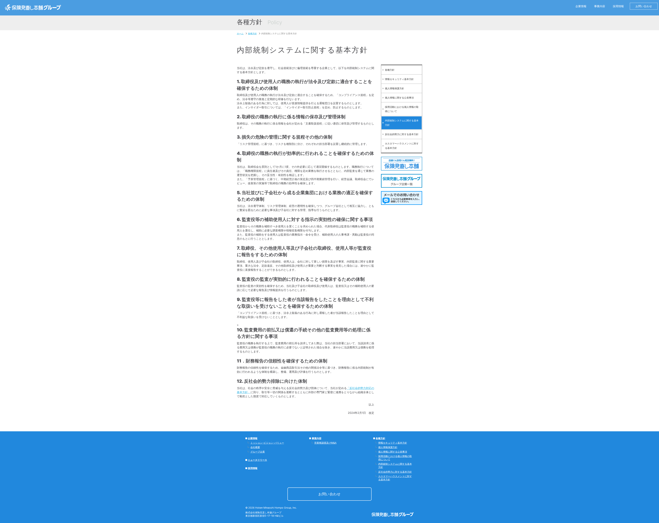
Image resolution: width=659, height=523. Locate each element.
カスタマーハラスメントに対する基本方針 (402, 145)
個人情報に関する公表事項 (399, 97)
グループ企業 (257, 451)
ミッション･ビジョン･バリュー (267, 442)
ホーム (240, 33)
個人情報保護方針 (394, 88)
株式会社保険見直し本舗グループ (33, 8)
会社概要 (255, 447)
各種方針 (252, 33)
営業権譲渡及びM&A (325, 442)
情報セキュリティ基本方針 (399, 79)
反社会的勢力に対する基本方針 (402, 134)
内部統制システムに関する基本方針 (402, 122)
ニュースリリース (257, 459)
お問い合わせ (643, 6)
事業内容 (316, 438)
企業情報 (252, 438)
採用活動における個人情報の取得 (402, 109)
